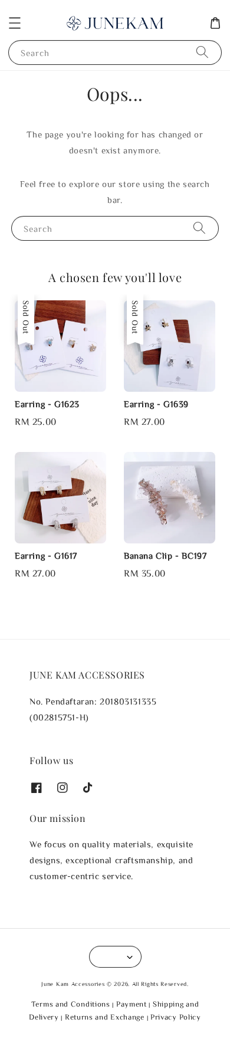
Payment (131, 1004)
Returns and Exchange (104, 1017)
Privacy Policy (175, 1017)
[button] (15, 23)
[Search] (202, 52)
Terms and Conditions (70, 1004)
